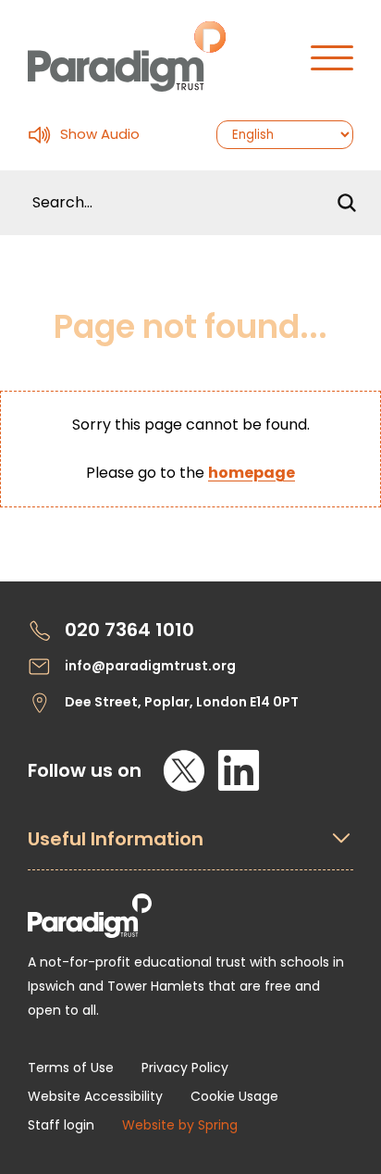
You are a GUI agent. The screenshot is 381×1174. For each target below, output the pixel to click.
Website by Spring (180, 1125)
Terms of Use (71, 1067)
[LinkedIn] (239, 770)
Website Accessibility (95, 1096)
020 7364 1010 (129, 630)
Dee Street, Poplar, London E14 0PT (182, 702)
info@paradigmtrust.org (150, 665)
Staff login (61, 1125)
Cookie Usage (234, 1096)
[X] (184, 770)
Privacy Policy (184, 1067)
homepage (251, 472)
